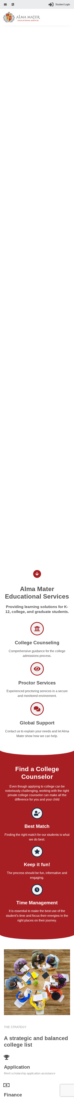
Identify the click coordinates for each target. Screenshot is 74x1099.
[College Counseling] (37, 628)
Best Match (37, 826)
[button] (68, 18)
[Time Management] (37, 889)
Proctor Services (37, 682)
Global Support (37, 722)
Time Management (37, 902)
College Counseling (37, 642)
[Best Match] (37, 813)
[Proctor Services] (37, 669)
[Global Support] (37, 709)
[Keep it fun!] (37, 851)
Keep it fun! (37, 864)
